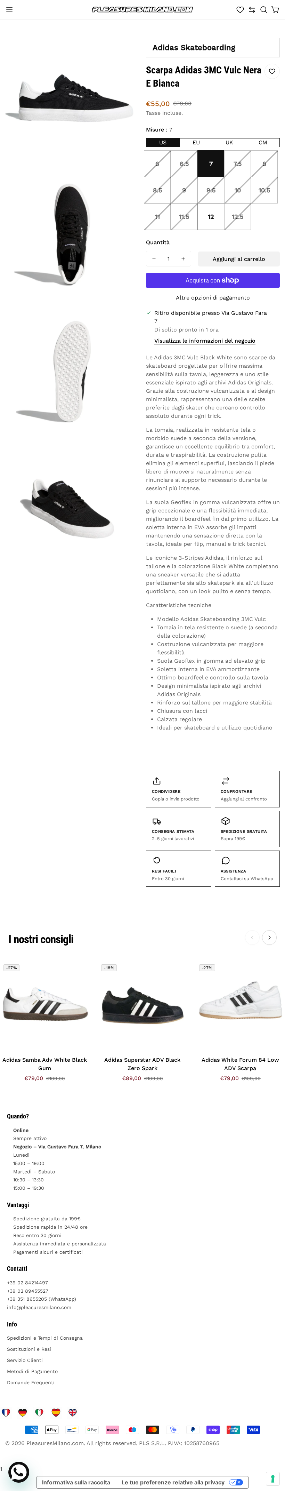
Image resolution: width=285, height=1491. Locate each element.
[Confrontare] (252, 10)
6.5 (184, 163)
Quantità (158, 242)
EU (196, 142)
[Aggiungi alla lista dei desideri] (272, 71)
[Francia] (6, 1413)
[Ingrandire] (128, 44)
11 (157, 216)
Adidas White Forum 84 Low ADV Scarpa (240, 1064)
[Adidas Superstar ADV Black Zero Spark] (142, 1005)
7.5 (238, 163)
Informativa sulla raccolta (76, 1482)
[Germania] (22, 1413)
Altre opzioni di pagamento (213, 297)
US (162, 142)
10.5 (264, 190)
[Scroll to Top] (271, 1453)
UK (229, 142)
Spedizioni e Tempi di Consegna (45, 1338)
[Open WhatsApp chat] (18, 1472)
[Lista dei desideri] (240, 10)
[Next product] (269, 937)
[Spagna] (56, 1413)
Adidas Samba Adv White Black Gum (44, 1064)
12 (211, 216)
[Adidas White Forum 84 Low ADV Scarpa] (240, 1005)
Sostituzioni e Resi (29, 1349)
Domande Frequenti (31, 1382)
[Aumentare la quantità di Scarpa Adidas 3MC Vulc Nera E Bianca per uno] (183, 258)
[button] (264, 10)
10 (238, 190)
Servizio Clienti (25, 1360)
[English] (73, 1413)
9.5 (210, 190)
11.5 (184, 216)
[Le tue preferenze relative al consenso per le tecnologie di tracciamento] (272, 1478)
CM (263, 142)
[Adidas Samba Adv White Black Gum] (44, 1005)
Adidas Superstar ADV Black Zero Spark (142, 1064)
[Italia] (39, 1413)
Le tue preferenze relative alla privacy (173, 1482)
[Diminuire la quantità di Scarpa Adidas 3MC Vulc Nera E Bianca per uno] (154, 258)
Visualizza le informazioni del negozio (204, 340)
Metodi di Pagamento (32, 1371)
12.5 (237, 216)
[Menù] (9, 10)
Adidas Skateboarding (194, 47)
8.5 (157, 190)
